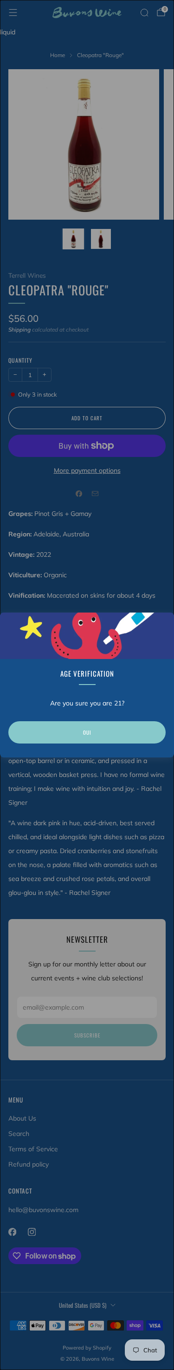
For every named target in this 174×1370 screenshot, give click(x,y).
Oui (87, 732)
